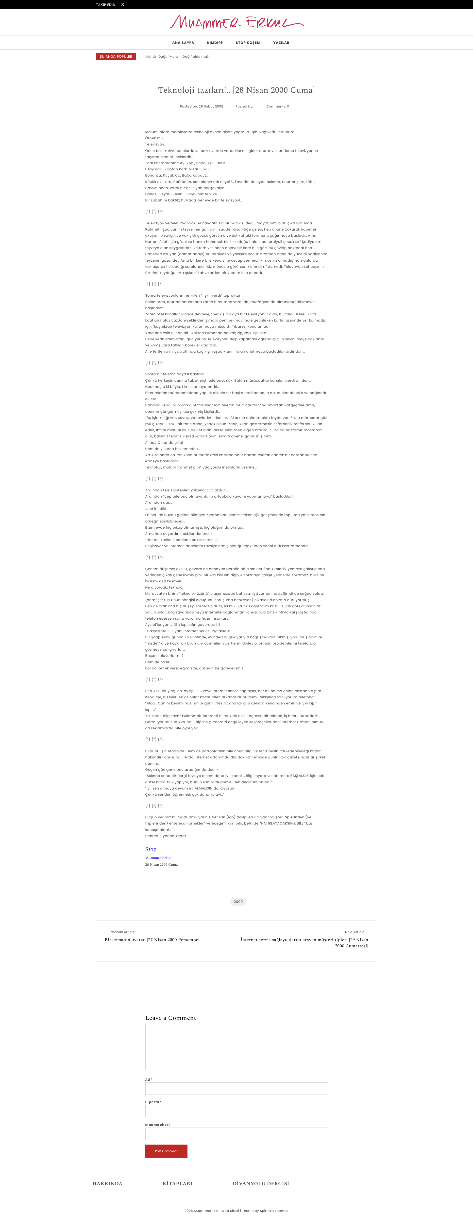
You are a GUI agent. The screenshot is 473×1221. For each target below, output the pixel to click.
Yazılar (281, 42)
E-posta (153, 1102)
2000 (238, 901)
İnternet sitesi (157, 1124)
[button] (370, 56)
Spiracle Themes (274, 1210)
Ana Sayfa (183, 42)
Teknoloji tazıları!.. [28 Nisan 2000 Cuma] (236, 90)
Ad (149, 1079)
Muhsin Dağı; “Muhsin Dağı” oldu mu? (177, 56)
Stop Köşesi (248, 42)
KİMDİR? (215, 42)
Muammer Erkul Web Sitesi (216, 1210)
